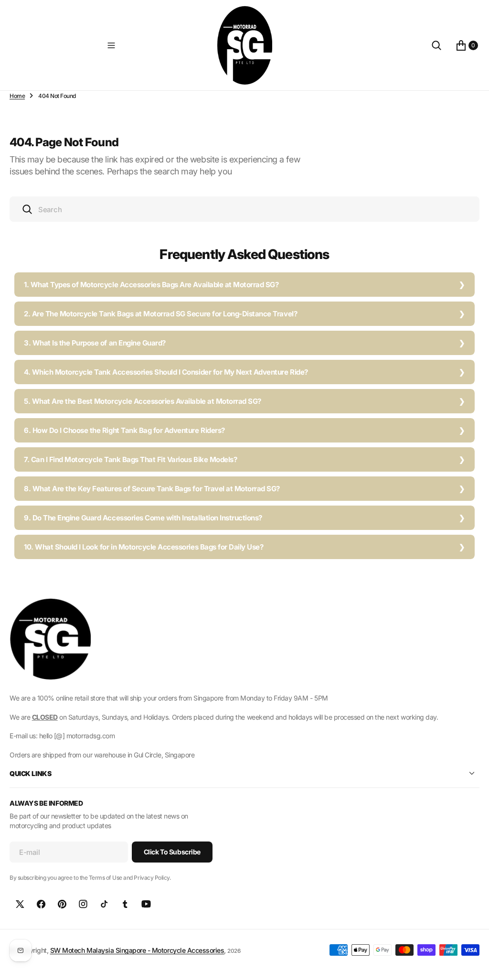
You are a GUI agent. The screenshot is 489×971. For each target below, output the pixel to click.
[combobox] (244, 209)
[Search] (436, 45)
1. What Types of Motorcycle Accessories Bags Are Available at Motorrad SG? (151, 284)
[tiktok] (104, 904)
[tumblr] (125, 904)
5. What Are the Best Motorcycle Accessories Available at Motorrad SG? (142, 401)
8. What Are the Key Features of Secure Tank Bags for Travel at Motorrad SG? (152, 488)
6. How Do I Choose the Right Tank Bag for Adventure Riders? (124, 430)
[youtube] (146, 904)
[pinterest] (62, 904)
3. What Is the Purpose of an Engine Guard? (95, 342)
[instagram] (83, 904)
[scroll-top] (472, 955)
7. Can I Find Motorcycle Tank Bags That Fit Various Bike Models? (130, 459)
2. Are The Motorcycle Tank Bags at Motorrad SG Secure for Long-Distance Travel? (160, 313)
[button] (111, 45)
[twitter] (20, 904)
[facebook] (41, 904)
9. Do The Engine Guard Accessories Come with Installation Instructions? (143, 517)
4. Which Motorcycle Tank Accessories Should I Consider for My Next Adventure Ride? (166, 372)
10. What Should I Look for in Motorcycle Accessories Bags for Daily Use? (143, 546)
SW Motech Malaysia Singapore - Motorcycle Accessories (137, 950)
